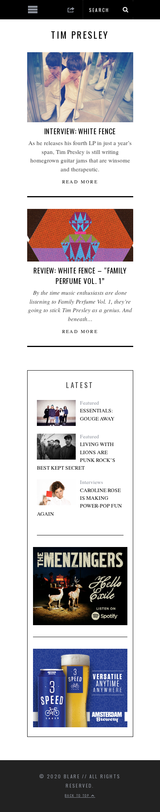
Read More (80, 181)
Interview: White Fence (80, 131)
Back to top (78, 795)
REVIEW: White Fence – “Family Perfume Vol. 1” (80, 275)
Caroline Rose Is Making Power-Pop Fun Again (79, 502)
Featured (89, 402)
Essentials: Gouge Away (97, 414)
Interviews (91, 482)
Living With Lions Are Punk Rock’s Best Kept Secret (76, 456)
